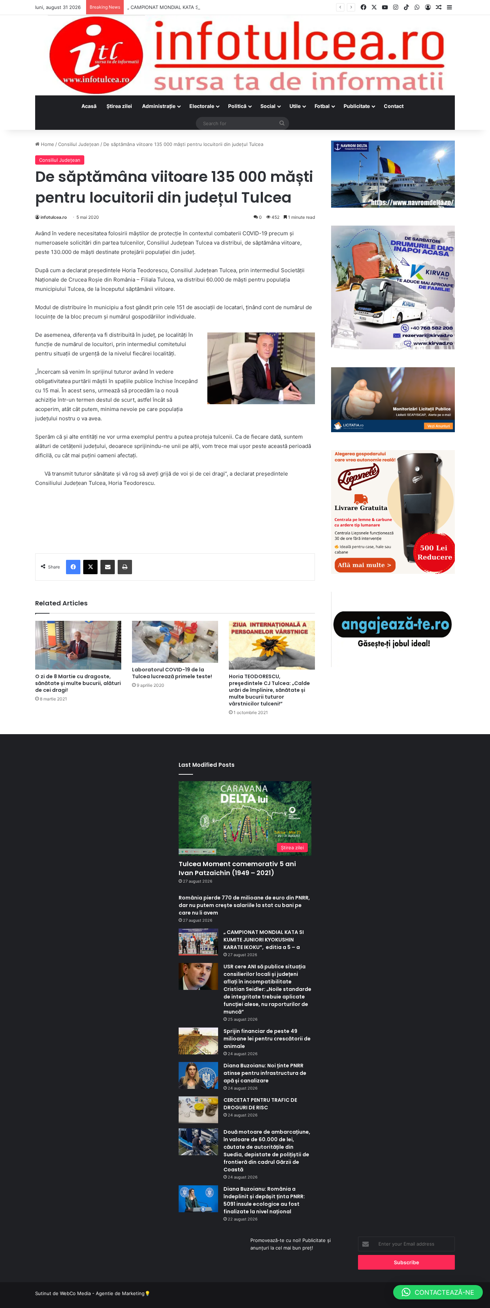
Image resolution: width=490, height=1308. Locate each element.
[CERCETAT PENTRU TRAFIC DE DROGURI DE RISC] (198, 1109)
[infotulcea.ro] (245, 55)
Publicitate (357, 106)
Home (46, 144)
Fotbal (322, 106)
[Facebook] (73, 567)
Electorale (201, 106)
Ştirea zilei (119, 106)
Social (267, 106)
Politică (237, 106)
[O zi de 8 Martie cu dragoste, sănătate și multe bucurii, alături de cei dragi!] (78, 645)
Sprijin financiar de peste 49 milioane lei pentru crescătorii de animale (267, 1039)
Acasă (88, 106)
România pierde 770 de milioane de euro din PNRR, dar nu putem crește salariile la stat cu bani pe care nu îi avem (244, 905)
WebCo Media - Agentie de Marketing (102, 1293)
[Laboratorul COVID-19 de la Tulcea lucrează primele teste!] (175, 642)
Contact (394, 106)
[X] (90, 567)
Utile (295, 106)
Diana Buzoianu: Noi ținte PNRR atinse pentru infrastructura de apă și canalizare (264, 1073)
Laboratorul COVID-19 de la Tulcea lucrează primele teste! (172, 673)
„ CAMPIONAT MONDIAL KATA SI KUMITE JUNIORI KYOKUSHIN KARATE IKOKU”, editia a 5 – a (231, 7)
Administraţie (158, 106)
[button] (438, 1292)
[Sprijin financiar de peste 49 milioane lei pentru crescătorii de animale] (198, 1041)
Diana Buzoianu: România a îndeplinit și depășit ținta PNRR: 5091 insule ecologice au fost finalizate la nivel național (264, 1200)
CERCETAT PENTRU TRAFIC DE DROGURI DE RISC (260, 1103)
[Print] (125, 567)
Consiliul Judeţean (78, 144)
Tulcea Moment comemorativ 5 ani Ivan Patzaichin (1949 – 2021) (237, 868)
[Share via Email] (107, 567)
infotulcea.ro (54, 217)
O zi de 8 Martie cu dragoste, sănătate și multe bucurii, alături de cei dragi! (78, 683)
